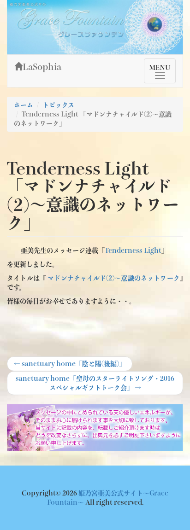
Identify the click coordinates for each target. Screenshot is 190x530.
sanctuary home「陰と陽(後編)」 (69, 365)
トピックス (58, 105)
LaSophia (42, 67)
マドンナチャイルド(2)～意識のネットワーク (114, 278)
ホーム (23, 105)
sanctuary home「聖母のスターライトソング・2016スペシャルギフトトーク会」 (94, 383)
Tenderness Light (133, 250)
